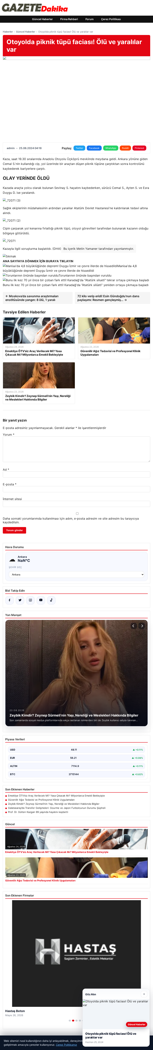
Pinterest (139, 148)
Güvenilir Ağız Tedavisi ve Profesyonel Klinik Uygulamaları (41, 799)
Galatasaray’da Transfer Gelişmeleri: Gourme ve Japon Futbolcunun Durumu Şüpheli (56, 807)
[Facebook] (9, 600)
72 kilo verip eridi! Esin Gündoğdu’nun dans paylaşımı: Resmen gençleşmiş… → (108, 298)
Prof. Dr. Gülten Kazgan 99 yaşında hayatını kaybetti (38, 811)
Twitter (79, 148)
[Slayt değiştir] (70, 1021)
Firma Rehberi (69, 19)
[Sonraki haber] (141, 626)
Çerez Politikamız (66, 1044)
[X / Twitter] (20, 600)
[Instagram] (30, 600)
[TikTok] (51, 600)
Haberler (8, 31)
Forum (89, 19)
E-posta (9, 484)
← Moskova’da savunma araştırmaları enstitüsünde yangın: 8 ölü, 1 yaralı (31, 298)
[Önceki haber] (134, 626)
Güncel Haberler (42, 19)
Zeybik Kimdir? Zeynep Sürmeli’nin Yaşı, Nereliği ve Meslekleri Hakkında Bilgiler (53, 803)
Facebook (94, 148)
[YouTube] (41, 600)
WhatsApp (110, 148)
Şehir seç (15, 567)
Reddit (125, 148)
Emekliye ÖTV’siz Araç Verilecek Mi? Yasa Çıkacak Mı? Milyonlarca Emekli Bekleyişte (56, 795)
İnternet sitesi (12, 499)
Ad (6, 469)
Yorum (8, 434)
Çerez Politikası (111, 19)
